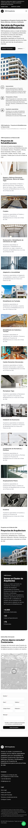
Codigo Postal (7, 708)
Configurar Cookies (6, 799)
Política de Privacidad (19, 722)
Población (17, 708)
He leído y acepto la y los (15, 723)
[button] (14, 671)
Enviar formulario (14, 727)
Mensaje (5, 714)
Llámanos (20, 48)
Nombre (5, 696)
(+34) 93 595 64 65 (6, 778)
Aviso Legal (4, 790)
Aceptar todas (4, 6)
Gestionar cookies (15, 6)
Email (4, 702)
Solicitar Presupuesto (7, 48)
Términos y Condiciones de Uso (14, 724)
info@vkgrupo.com (6, 781)
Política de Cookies (6, 792)
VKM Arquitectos (9, 11)
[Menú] (26, 11)
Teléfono (17, 702)
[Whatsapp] (24, 824)
